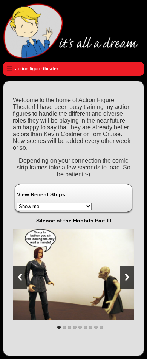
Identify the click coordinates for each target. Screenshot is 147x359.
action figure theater (36, 69)
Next (127, 277)
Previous (20, 277)
